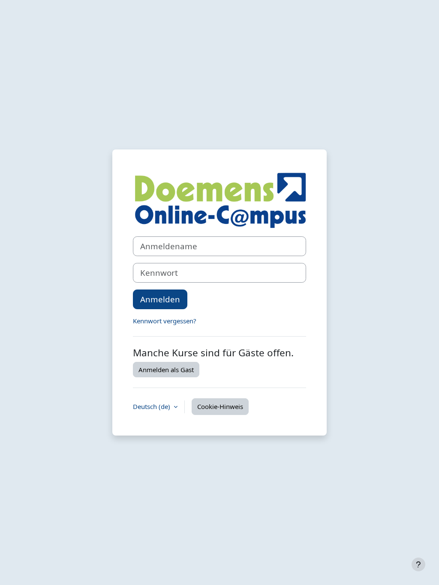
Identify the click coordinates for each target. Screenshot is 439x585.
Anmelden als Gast (166, 369)
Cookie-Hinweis (220, 406)
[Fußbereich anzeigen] (418, 564)
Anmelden (160, 299)
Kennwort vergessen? (164, 320)
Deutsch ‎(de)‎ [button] (152, 406)
